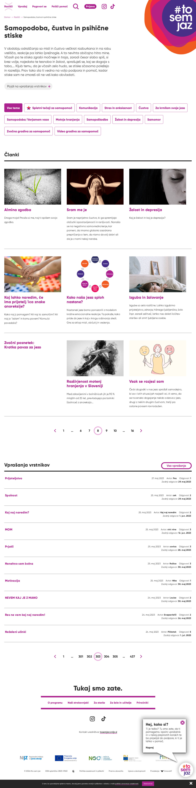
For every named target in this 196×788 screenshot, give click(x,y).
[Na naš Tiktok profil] (112, 6)
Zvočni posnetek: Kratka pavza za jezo (22, 344)
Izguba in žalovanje (146, 297)
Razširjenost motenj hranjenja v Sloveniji (85, 383)
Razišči (8, 6)
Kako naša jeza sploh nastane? (85, 299)
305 (115, 656)
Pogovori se (39, 6)
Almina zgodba (17, 209)
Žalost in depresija (145, 209)
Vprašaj (22, 6)
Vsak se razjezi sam (146, 381)
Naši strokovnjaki (78, 702)
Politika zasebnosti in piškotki (91, 771)
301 (80, 656)
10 (115, 431)
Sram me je (77, 209)
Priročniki (142, 702)
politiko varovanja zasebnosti (126, 784)
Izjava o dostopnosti (136, 771)
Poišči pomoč (60, 6)
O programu (55, 702)
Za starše (99, 702)
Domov (7, 17)
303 (98, 656)
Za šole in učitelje (120, 702)
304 (106, 656)
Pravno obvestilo (116, 771)
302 (89, 656)
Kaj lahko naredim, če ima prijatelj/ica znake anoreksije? (24, 302)
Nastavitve (148, 784)
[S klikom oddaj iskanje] (70, 6)
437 (132, 656)
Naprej (150, 747)
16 (132, 431)
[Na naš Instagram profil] (104, 6)
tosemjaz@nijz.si (108, 732)
